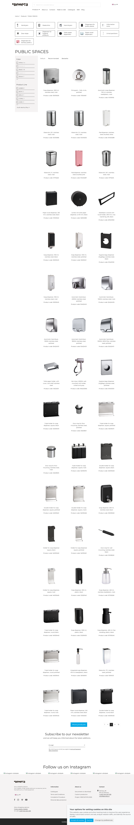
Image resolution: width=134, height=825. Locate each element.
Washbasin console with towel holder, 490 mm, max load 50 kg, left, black (106, 215)
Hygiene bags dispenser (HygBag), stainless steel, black (106, 257)
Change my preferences (104, 820)
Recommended (53, 58)
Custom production (81, 794)
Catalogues (71, 10)
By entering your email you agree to (65, 749)
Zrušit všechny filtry (23, 107)
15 (118, 724)
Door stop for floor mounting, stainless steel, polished (79, 425)
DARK (21, 102)
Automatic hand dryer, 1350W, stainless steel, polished (51, 341)
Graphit (22, 73)
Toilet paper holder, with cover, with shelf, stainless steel (51, 383)
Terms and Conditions (58, 794)
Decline (89, 820)
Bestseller (65, 58)
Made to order (61, 10)
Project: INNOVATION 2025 (83, 797)
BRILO (21, 95)
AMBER (22, 88)
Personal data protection (58, 800)
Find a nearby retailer (21, 809)
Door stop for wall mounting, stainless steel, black (106, 550)
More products (79, 724)
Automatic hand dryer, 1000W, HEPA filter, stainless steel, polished (106, 341)
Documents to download (83, 791)
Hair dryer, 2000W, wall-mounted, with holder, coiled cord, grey (79, 383)
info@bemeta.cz (104, 796)
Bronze (22, 66)
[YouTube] (26, 800)
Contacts (52, 10)
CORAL (22, 98)
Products (35, 9)
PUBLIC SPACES (32, 16)
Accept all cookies (77, 820)
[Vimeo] (22, 800)
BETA (21, 91)
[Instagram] (18, 800)
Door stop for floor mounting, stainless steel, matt (51, 468)
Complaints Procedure (58, 797)
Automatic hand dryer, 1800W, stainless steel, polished (79, 341)
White (22, 62)
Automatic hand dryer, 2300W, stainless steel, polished (79, 299)
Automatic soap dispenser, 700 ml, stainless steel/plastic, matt (106, 92)
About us (45, 10)
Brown (21, 76)
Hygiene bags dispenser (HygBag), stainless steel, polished (106, 383)
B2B (78, 10)
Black (22, 69)
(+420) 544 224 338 (105, 794)
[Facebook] (14, 800)
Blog (83, 10)
